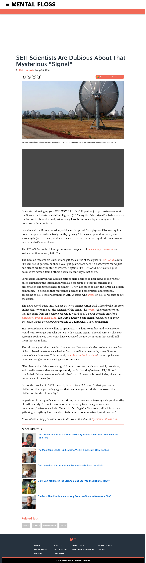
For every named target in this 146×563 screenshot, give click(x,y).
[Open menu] (7, 4)
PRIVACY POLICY (105, 545)
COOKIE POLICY (40, 549)
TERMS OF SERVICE (59, 549)
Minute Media (67, 560)
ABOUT (37, 545)
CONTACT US (57, 545)
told (71, 385)
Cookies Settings (58, 553)
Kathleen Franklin (76, 142)
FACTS (63, 525)
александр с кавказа (101, 249)
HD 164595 (108, 260)
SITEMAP (102, 549)
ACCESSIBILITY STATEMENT (83, 549)
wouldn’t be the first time (82, 355)
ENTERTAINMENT (50, 525)
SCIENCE (36, 525)
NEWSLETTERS (78, 545)
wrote (91, 295)
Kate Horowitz (26, 70)
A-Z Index (38, 553)
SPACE (26, 525)
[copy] (39, 77)
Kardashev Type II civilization (39, 318)
